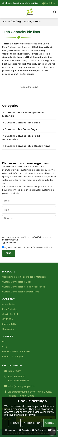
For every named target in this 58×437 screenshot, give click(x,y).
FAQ (4, 341)
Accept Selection (32, 423)
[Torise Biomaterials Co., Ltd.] (29, 12)
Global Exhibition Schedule (16, 351)
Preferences (40, 430)
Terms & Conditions (42, 247)
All (13, 21)
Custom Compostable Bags (16, 281)
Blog (4, 346)
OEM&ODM (7, 319)
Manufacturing (9, 309)
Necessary (13, 430)
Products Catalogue (12, 356)
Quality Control (10, 314)
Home (6, 21)
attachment (10, 242)
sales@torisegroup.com (21, 386)
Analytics (26, 430)
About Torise (8, 304)
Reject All (14, 423)
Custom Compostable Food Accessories (23, 286)
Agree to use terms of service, (28, 247)
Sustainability (9, 324)
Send (8, 253)
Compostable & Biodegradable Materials (24, 277)
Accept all (49, 423)
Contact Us (8, 329)
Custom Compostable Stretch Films (20, 291)
